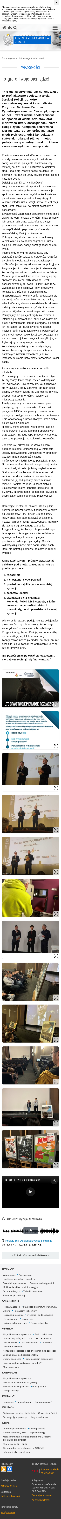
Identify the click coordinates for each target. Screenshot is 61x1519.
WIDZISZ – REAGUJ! (40, 1338)
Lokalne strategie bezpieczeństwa (20, 1355)
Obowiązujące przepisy (15, 1417)
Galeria (6, 1311)
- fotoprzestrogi (11, 1390)
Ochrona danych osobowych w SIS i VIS (23, 1448)
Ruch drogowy (9, 1372)
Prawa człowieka (39, 1323)
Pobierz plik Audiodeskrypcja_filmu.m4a (28, 1240)
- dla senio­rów (10, 1342)
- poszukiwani (24, 1402)
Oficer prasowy (37, 1428)
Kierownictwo (25, 1275)
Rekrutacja (8, 1407)
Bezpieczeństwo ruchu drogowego (20, 1382)
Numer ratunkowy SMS (15, 1432)
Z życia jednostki (11, 1301)
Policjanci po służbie (13, 1315)
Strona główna (9, 58)
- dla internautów (29, 1342)
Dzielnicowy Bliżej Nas (14, 1338)
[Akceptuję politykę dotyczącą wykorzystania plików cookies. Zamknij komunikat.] (56, 2)
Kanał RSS (3, 1469)
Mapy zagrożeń (11, 1367)
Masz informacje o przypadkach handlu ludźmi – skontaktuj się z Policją (28, 1438)
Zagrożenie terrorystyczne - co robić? (22, 1363)
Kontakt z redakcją (9, 1485)
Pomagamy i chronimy (25, 1311)
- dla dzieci (46, 1342)
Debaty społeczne (12, 1359)
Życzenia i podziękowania (40, 1315)
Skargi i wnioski (11, 1444)
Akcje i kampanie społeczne (17, 1334)
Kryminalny (8, 1396)
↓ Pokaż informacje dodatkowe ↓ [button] (30, 1255)
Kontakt (6, 1422)
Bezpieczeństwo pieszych (16, 1386)
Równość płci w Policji (14, 1295)
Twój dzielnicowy (43, 1334)
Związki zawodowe (32, 1291)
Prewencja (7, 1328)
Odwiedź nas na (9, 1469)
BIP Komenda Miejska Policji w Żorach (50, 1471)
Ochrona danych (11, 1291)
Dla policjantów (10, 1319)
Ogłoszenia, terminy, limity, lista (19, 1413)
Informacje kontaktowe (14, 1428)
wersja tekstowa (8, 1512)
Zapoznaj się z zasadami (42, 1495)
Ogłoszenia (27, 1319)
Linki (24, 1444)
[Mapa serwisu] (10, 27)
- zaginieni (8, 1402)
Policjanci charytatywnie (15, 1323)
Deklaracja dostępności (42, 1283)
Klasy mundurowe (39, 1417)
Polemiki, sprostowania (15, 1283)
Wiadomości (39, 58)
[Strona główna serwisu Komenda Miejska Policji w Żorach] (4, 27)
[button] (55, 28)
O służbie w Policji (47, 1413)
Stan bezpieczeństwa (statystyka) (40, 1306)
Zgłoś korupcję (37, 1432)
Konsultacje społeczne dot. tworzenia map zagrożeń (29, 1350)
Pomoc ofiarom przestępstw (39, 1359)
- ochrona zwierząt (12, 1346)
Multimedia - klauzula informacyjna (21, 1287)
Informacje (24, 58)
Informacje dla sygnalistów (16, 1452)
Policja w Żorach (11, 1306)
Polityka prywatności (40, 1499)
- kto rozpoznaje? (43, 1402)
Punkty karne (39, 1386)
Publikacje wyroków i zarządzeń (19, 1279)
